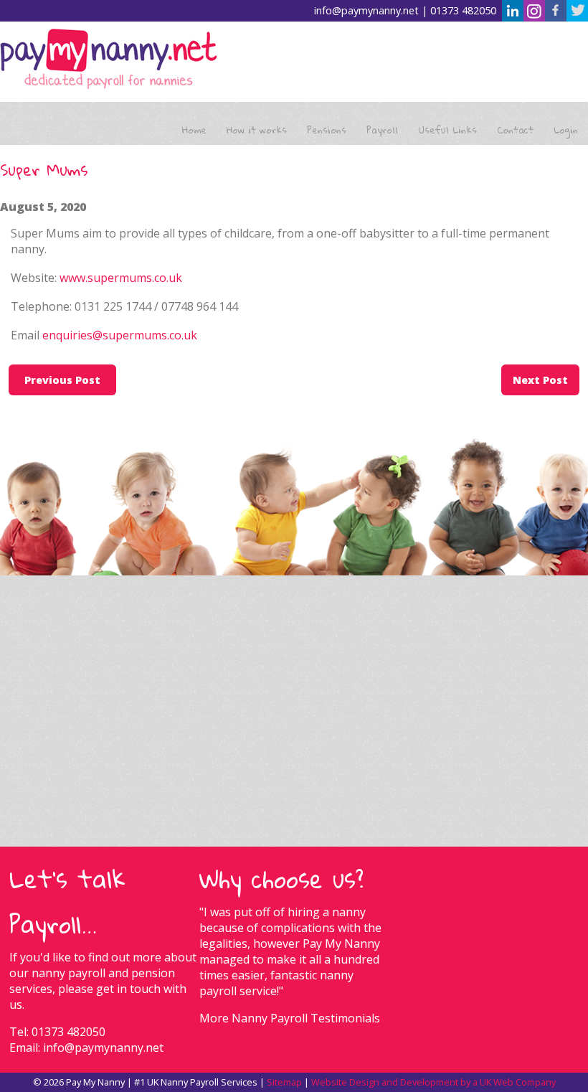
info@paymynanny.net (366, 10)
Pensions (326, 129)
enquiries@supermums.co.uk (119, 335)
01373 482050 (463, 10)
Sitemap (284, 1081)
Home (194, 129)
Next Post (540, 380)
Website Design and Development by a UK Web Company (433, 1081)
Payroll (382, 129)
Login (566, 129)
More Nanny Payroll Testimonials (289, 1018)
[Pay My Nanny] (108, 61)
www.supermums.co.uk (121, 278)
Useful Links (447, 129)
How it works (257, 129)
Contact (515, 129)
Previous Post (62, 380)
